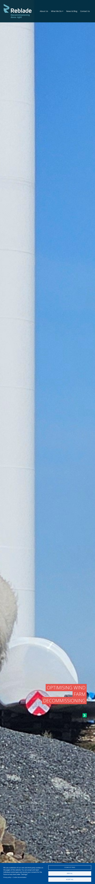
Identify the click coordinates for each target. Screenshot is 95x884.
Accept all (69, 879)
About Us (44, 11)
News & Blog (71, 11)
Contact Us (85, 11)
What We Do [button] (56, 11)
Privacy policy (7, 877)
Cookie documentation (19, 877)
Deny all (70, 873)
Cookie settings (69, 867)
